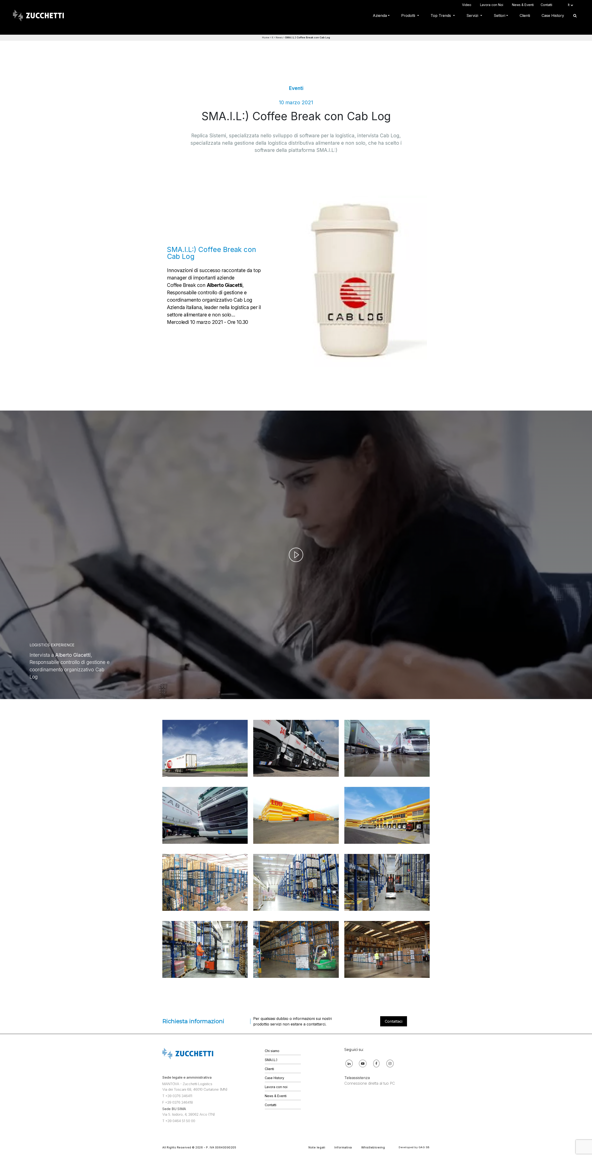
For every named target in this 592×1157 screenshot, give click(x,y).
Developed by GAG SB (414, 1147)
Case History (553, 15)
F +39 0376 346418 (177, 1102)
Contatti (547, 5)
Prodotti (408, 15)
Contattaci (393, 1021)
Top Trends (441, 15)
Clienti (525, 15)
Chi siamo (272, 1051)
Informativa (343, 1147)
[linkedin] (349, 1063)
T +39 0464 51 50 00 (178, 1121)
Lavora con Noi (492, 5)
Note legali (316, 1147)
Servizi (472, 15)
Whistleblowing (373, 1147)
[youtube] (362, 1063)
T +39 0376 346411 (177, 1096)
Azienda (380, 15)
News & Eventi (523, 5)
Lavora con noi (276, 1087)
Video (467, 5)
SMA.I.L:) (271, 1060)
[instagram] (390, 1063)
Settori (499, 15)
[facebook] (376, 1063)
